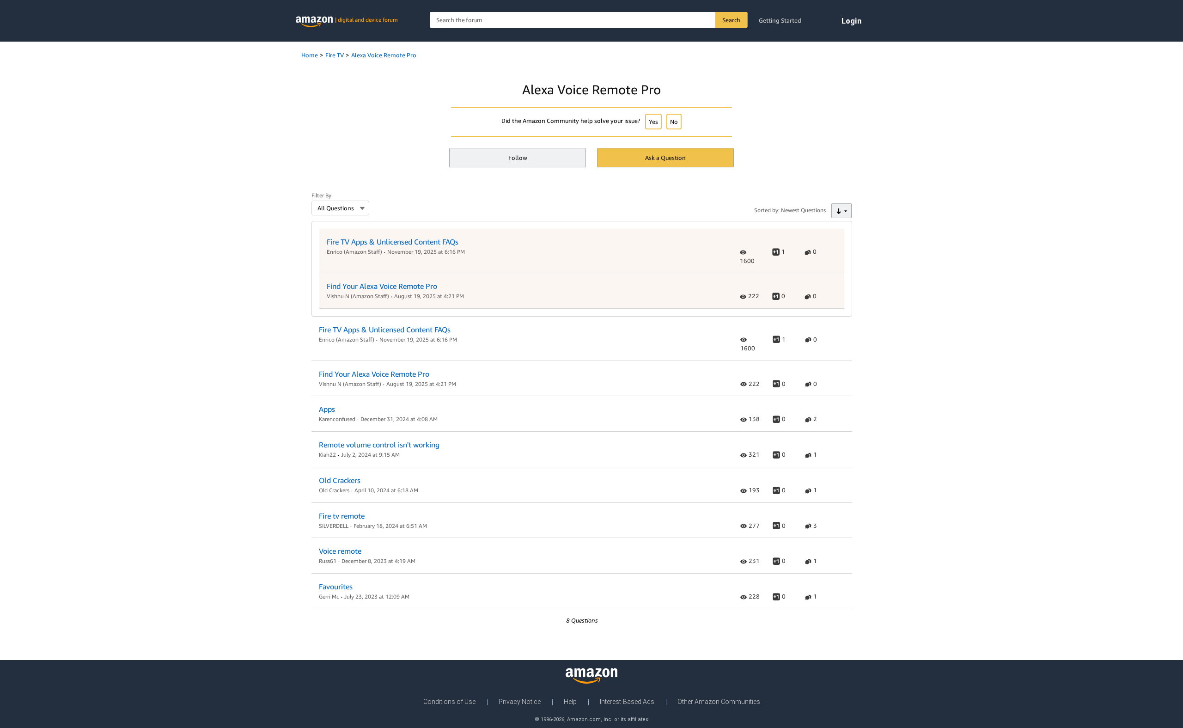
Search (731, 20)
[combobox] (589, 20)
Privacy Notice (520, 701)
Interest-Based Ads (627, 701)
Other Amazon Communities (718, 701)
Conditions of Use (449, 701)
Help (570, 701)
